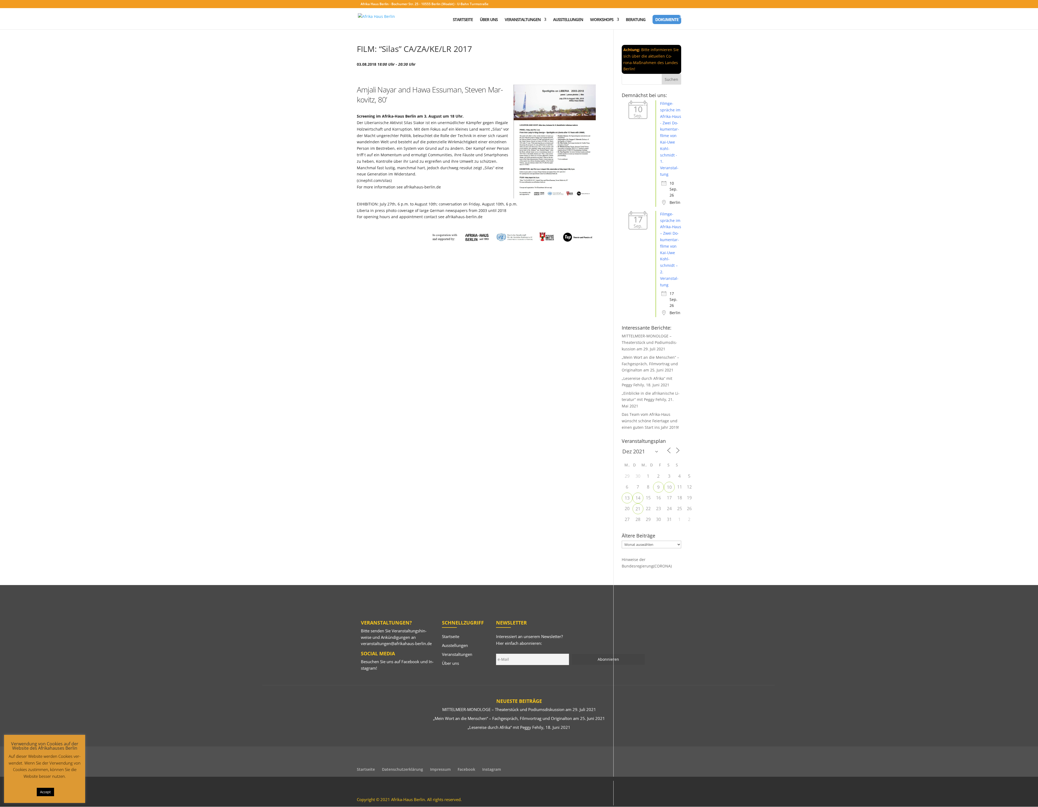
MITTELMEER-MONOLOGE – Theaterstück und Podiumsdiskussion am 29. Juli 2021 (649, 342)
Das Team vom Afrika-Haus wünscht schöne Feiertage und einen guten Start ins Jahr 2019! (650, 421)
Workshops (601, 20)
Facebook (410, 661)
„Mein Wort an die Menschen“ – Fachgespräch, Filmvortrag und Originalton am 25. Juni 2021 (650, 364)
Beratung (636, 20)
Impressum (440, 769)
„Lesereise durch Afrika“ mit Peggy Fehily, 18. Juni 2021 (519, 727)
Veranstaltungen (523, 20)
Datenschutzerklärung (402, 769)
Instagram (491, 769)
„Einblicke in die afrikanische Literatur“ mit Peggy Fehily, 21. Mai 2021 (651, 400)
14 (638, 498)
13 (627, 498)
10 (669, 487)
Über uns (489, 20)
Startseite (463, 20)
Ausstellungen (568, 20)
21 (638, 509)
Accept (45, 791)
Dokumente (666, 19)
